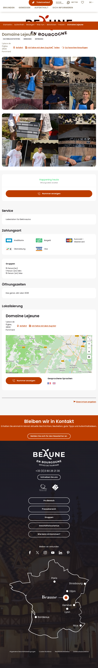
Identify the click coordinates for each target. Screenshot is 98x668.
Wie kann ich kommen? (49, 534)
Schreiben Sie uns (49, 477)
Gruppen (49, 517)
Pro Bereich (49, 500)
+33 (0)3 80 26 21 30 (47, 471)
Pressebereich (49, 509)
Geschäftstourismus (49, 525)
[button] (9, 6)
